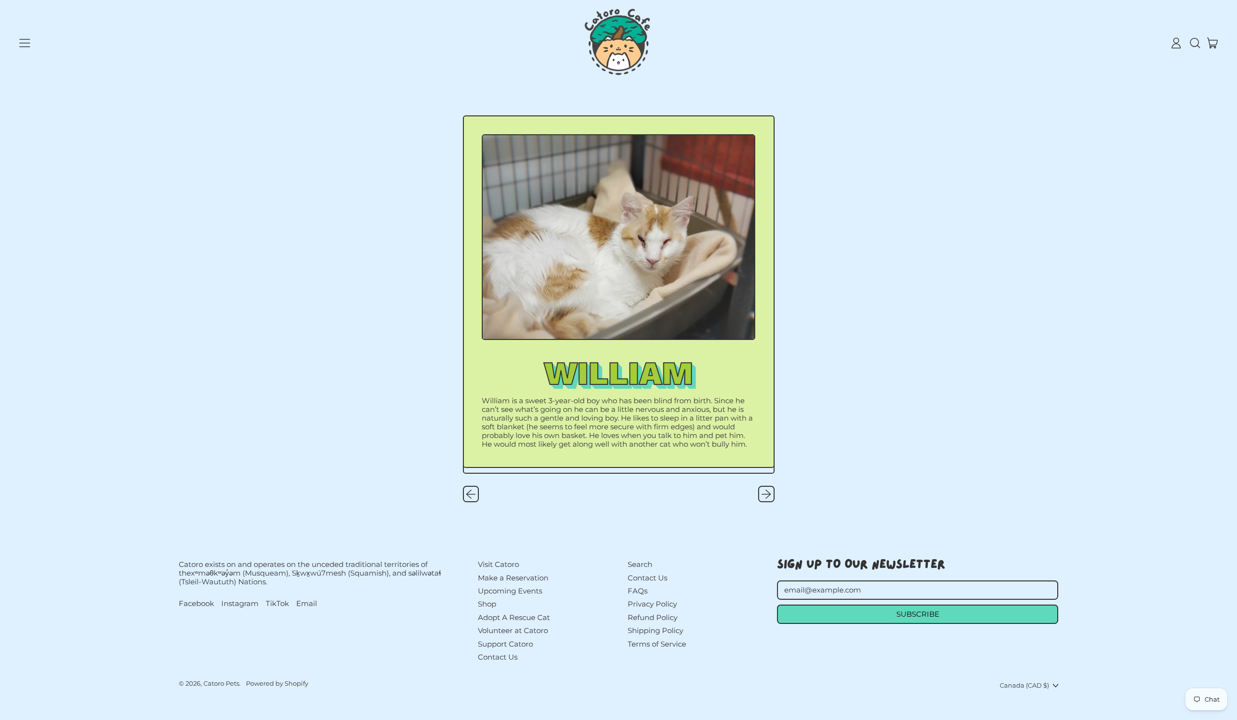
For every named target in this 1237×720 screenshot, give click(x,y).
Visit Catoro (498, 564)
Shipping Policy (655, 630)
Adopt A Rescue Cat (514, 617)
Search (640, 564)
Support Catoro (505, 644)
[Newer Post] (766, 494)
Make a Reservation (513, 577)
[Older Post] (471, 494)
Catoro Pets (221, 683)
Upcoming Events (510, 590)
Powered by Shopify (277, 683)
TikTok (277, 603)
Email (306, 603)
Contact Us (498, 657)
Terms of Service (657, 644)
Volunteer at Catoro (513, 630)
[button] (1194, 43)
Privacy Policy (652, 603)
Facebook (196, 603)
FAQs (637, 590)
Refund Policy (652, 617)
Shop (487, 603)
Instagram (240, 603)
